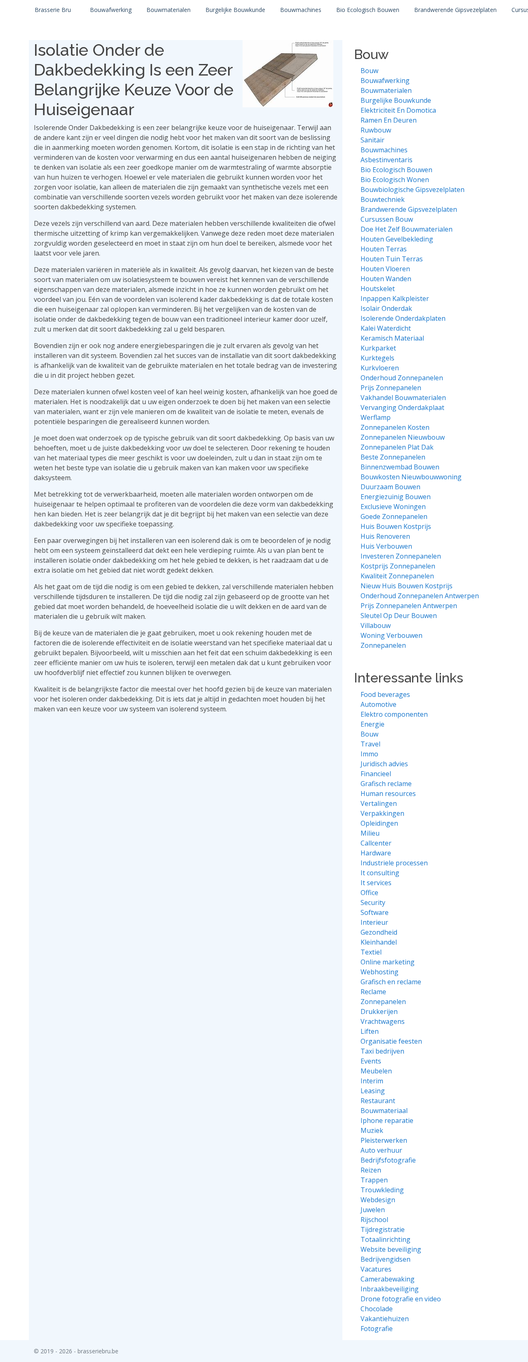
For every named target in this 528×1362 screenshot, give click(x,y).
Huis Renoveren (385, 536)
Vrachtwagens (383, 1021)
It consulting (380, 872)
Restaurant (378, 1100)
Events (371, 1061)
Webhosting (379, 971)
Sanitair (372, 139)
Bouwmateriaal (384, 1110)
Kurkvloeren (380, 367)
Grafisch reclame (386, 783)
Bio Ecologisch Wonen (395, 179)
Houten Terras (384, 248)
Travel (370, 744)
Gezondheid (379, 932)
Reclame (373, 991)
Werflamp (376, 417)
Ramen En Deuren (389, 120)
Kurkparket (378, 348)
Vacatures (376, 1269)
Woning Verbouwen (391, 635)
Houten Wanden (386, 278)
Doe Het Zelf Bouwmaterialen (407, 229)
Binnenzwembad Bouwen (400, 466)
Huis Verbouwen (386, 546)
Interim (372, 1080)
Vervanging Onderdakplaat (402, 407)
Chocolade (377, 1308)
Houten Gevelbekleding (397, 239)
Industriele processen (394, 862)
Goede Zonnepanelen (394, 516)
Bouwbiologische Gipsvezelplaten (412, 189)
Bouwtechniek (383, 199)
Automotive (378, 704)
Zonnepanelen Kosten (395, 427)
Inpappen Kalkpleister (395, 298)
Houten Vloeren (385, 268)
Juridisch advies (384, 763)
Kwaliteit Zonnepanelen (397, 575)
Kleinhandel (379, 942)
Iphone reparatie (387, 1120)
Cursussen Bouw (387, 219)
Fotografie (377, 1328)
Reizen (371, 1170)
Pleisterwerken (384, 1140)
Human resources (388, 793)
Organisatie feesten (391, 1041)
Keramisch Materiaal (392, 338)
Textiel (371, 952)
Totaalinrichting (385, 1239)
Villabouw (376, 625)
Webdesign (378, 1199)
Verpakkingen (382, 813)
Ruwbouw (376, 130)
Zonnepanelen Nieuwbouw (403, 437)
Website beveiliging (391, 1249)
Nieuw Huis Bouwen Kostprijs (407, 585)
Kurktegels (377, 357)
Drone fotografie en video (401, 1298)
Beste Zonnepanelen (393, 457)
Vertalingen (379, 803)
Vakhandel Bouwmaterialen (403, 397)
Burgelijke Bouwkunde (235, 10)
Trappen (374, 1179)
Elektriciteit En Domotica (398, 110)
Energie (372, 724)
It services (376, 882)
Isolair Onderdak (386, 308)
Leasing (373, 1090)
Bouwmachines (300, 10)
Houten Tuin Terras (392, 258)
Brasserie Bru (53, 10)
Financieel (376, 773)
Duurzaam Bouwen (390, 486)
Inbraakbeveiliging (390, 1288)
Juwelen (373, 1209)
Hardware (376, 852)
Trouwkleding (382, 1189)
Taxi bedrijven (382, 1051)
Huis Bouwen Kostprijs (396, 526)
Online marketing (388, 961)
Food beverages (385, 694)
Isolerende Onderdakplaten (403, 318)
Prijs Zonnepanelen (391, 387)
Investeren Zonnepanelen (401, 556)
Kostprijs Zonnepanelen (398, 566)
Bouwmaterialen (168, 10)
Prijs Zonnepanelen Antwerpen (409, 605)
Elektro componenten (394, 714)
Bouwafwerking (111, 10)
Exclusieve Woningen (393, 506)
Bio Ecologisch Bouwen (367, 10)
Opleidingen (379, 823)
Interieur (374, 922)
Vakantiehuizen (385, 1318)
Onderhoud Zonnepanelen (402, 377)
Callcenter (376, 843)
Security (373, 902)
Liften (370, 1031)
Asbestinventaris (386, 159)
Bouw (369, 70)
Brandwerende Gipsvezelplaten (455, 10)
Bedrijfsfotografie (388, 1160)
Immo (369, 753)
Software (375, 912)
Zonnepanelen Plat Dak (397, 447)
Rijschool (374, 1219)
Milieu (370, 833)
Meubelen (376, 1070)
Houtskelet (378, 288)
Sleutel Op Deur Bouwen (399, 615)
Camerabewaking (388, 1279)
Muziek (372, 1130)
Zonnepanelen (383, 645)
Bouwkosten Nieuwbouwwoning (411, 476)
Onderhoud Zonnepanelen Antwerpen (420, 595)
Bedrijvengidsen (385, 1259)
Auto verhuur (381, 1150)
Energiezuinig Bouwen (396, 496)
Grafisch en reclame (391, 981)
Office (369, 892)
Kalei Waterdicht (386, 328)
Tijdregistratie (383, 1229)
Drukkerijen (379, 1011)
